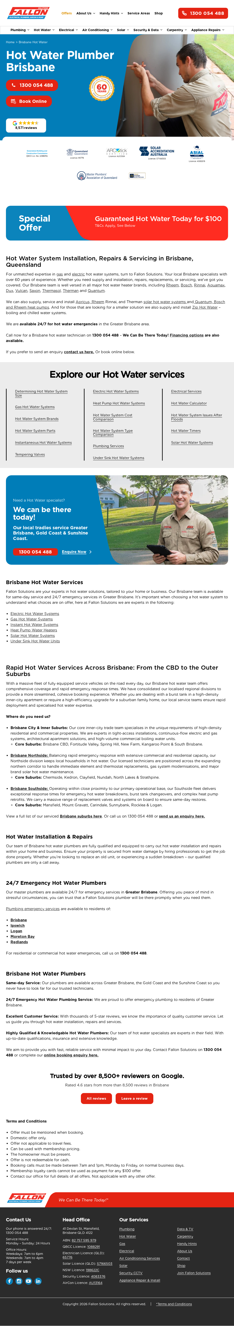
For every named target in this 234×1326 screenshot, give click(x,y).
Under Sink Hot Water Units (35, 641)
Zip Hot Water (205, 307)
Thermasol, (52, 291)
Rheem (172, 285)
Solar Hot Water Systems (192, 443)
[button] (26, 125)
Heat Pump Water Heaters (34, 630)
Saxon (34, 291)
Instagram (19, 1281)
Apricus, (84, 302)
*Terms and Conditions (174, 1304)
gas (59, 274)
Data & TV (185, 1229)
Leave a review (134, 1098)
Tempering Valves (30, 455)
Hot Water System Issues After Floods (196, 417)
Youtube (28, 1281)
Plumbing (18, 30)
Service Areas (139, 13)
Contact (183, 1258)
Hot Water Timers (186, 431)
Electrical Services (186, 391)
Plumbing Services (108, 446)
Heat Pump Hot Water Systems (119, 403)
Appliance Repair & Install (139, 1280)
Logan (16, 931)
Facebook (9, 1281)
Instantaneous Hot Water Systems (43, 443)
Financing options (187, 335)
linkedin (38, 1281)
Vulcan (21, 291)
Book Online (33, 101)
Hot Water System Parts (35, 431)
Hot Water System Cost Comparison (112, 417)
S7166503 (104, 1263)
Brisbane (19, 920)
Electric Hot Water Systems (116, 391)
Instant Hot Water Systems (34, 625)
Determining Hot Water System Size (41, 394)
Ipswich (18, 925)
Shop (158, 13)
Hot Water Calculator (189, 403)
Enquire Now (74, 552)
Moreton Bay (23, 936)
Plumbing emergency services (33, 909)
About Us (83, 13)
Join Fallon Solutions (194, 1273)
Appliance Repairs (206, 30)
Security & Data (146, 30)
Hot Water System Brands (36, 419)
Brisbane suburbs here (81, 816)
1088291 (93, 1246)
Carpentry (175, 30)
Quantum (96, 291)
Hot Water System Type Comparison (113, 433)
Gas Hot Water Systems (35, 407)
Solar (121, 30)
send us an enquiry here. (182, 816)
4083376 (98, 1276)
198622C (92, 1270)
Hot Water (42, 30)
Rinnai (199, 285)
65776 (67, 1257)
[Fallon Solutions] (28, 13)
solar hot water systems (165, 302)
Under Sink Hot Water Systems (118, 458)
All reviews (96, 1098)
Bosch (186, 285)
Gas (122, 1244)
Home (10, 42)
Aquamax (216, 285)
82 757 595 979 (84, 1240)
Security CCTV (131, 1273)
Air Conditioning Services (139, 1258)
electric (78, 274)
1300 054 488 (207, 13)
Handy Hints (109, 13)
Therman (71, 291)
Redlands (19, 942)
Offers (66, 13)
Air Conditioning (95, 30)
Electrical (66, 30)
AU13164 (95, 1283)
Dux (9, 291)
